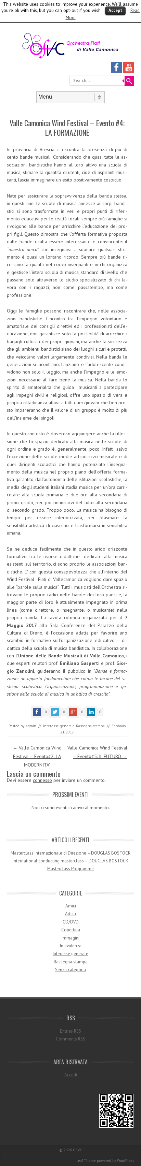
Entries (70, 1031)
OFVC (77, 1150)
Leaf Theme (86, 1160)
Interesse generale (59, 726)
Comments (70, 1039)
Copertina (70, 930)
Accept (115, 10)
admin (31, 726)
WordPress (125, 1160)
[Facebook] (116, 71)
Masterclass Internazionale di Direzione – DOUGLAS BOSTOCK (71, 853)
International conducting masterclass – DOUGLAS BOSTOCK (70, 861)
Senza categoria (70, 970)
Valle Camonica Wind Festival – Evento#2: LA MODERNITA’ (37, 756)
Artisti (70, 914)
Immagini (70, 938)
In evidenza (70, 946)
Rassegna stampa (90, 726)
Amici (70, 906)
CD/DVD (71, 922)
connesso (42, 780)
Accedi (70, 1075)
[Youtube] (128, 71)
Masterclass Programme (70, 869)
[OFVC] (71, 58)
